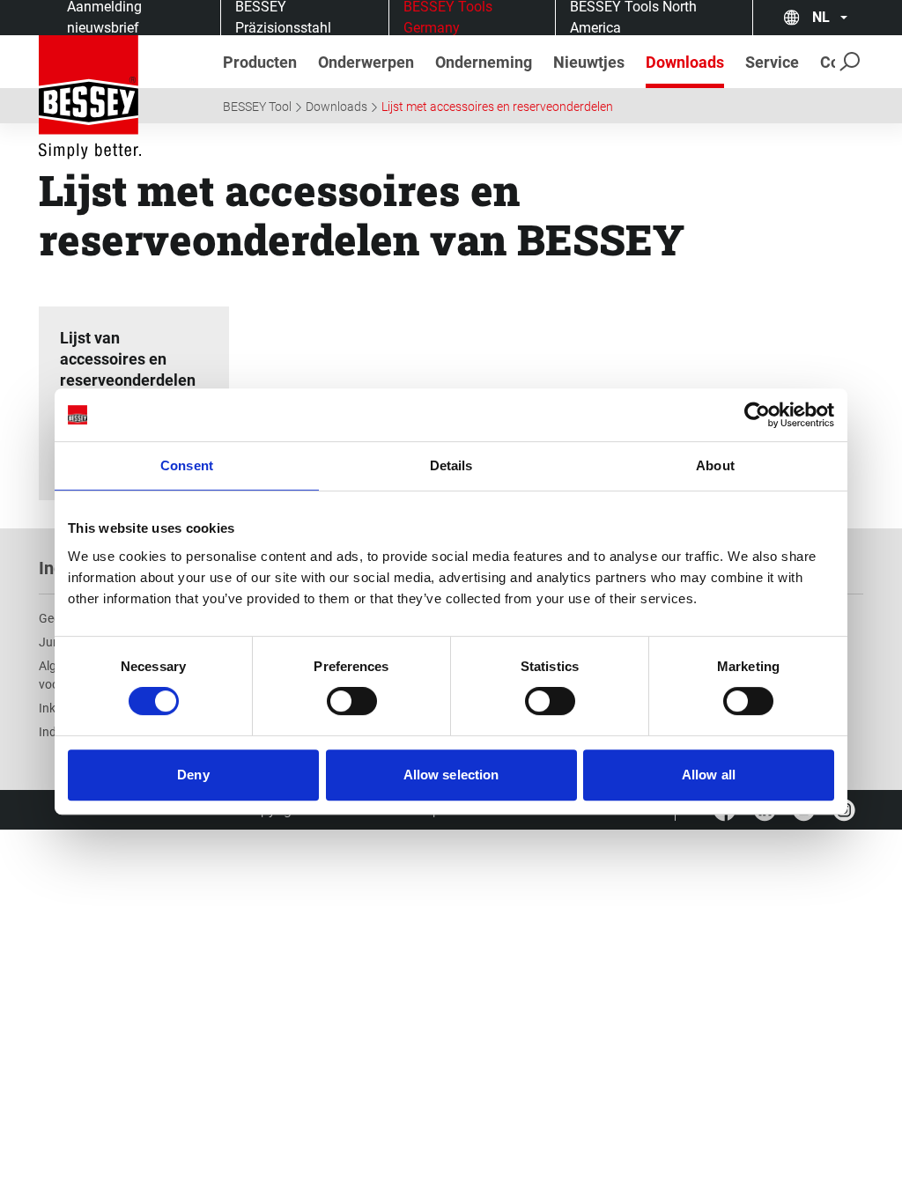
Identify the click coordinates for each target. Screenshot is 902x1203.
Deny (193, 774)
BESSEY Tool (257, 107)
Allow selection (451, 774)
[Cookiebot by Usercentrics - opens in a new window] (757, 415)
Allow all (709, 774)
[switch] (352, 701)
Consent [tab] (186, 465)
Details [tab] (451, 465)
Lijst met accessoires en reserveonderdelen (497, 107)
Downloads (336, 107)
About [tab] (715, 465)
